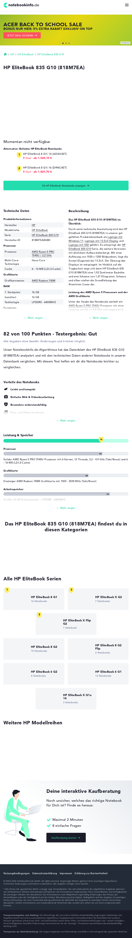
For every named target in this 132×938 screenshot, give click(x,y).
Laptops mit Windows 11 (18, 550)
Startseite (5, 54)
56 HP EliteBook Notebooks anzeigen (63, 185)
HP (12, 54)
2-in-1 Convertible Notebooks (21, 557)
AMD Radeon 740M (44, 280)
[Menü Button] (127, 5)
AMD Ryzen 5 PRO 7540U (84, 305)
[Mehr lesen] (33, 317)
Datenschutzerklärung (44, 873)
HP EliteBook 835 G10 (50, 54)
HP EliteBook (26, 54)
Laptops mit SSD (79, 244)
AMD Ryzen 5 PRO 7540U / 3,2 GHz (43, 253)
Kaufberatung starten (64, 837)
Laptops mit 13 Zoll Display (101, 240)
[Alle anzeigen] (66, 420)
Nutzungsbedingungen (16, 873)
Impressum (66, 873)
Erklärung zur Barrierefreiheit (91, 873)
